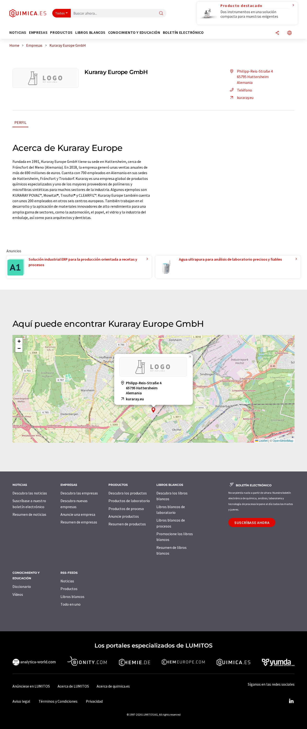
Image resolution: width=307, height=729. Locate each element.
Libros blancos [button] (90, 32)
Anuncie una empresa (77, 514)
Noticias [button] (17, 32)
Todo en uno (70, 604)
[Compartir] (277, 33)
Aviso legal (21, 701)
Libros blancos (72, 596)
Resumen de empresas (78, 522)
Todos (60, 13)
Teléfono (244, 90)
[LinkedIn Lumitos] (291, 701)
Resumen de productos (127, 524)
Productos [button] (61, 32)
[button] (153, 410)
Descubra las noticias (29, 493)
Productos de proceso (126, 508)
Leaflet (263, 440)
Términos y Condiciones (58, 701)
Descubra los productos (127, 493)
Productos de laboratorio (129, 500)
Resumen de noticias (29, 514)
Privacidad (94, 701)
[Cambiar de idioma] (289, 33)
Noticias (67, 581)
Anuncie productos (123, 516)
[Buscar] (161, 13)
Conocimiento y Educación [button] (134, 32)
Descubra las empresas (79, 493)
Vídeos (17, 594)
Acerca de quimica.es (113, 686)
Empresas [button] (38, 32)
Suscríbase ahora (251, 522)
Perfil (20, 122)
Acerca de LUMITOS (73, 686)
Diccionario (21, 586)
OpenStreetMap (283, 440)
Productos (68, 588)
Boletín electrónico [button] (183, 32)
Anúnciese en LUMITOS (31, 686)
